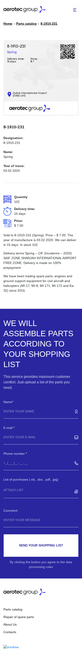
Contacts (9, 632)
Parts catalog (12, 609)
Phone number (14, 453)
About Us (10, 624)
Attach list (13, 490)
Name (7, 402)
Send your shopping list (41, 545)
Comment (10, 510)
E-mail (8, 428)
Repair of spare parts (18, 617)
